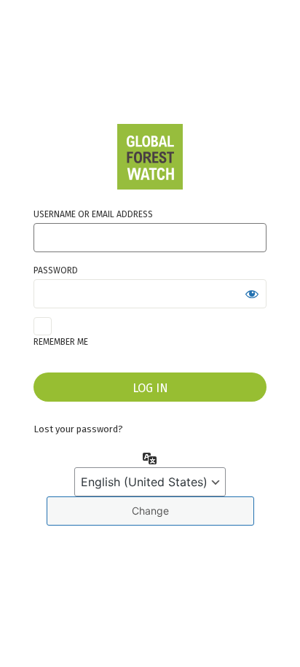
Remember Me (60, 342)
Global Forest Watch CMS (150, 157)
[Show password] (252, 293)
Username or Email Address (93, 214)
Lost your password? (78, 429)
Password (55, 270)
